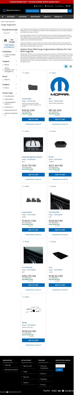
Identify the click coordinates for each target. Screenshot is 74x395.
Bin (50, 99)
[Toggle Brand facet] (16, 76)
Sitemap (8, 365)
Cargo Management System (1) (10, 103)
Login (25, 371)
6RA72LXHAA (58, 101)
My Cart (26, 377)
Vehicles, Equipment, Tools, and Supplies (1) (9, 69)
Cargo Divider (27, 212)
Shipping (43, 379)
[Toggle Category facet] (16, 61)
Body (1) (7, 88)
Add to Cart (33, 119)
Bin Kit (51, 157)
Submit (59, 370)
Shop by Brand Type (10, 30)
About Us (47, 17)
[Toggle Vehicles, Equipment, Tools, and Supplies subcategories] (16, 70)
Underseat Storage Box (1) (11, 114)
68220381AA (31, 159)
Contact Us (59, 6)
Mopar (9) (7, 79)
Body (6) (7, 65)
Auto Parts (11, 17)
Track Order (49, 6)
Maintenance (35, 17)
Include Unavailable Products (10, 55)
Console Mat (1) (9, 107)
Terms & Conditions (44, 367)
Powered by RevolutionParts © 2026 (10, 392)
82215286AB (31, 270)
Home (2, 21)
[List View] (70, 66)
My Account (39, 6)
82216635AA (58, 270)
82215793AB (31, 215)
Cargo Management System (32, 157)
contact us (51, 60)
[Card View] (66, 66)
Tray (50, 267)
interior (30, 30)
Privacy (43, 385)
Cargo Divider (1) (9, 99)
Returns (43, 374)
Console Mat (26, 99)
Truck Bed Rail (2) (9, 96)
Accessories (23, 17)
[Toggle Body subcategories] (16, 65)
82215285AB (58, 215)
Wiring (24, 323)
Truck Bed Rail (54, 212)
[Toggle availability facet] (16, 51)
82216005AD (32, 325)
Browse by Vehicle (11, 370)
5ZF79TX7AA (31, 101)
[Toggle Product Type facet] (16, 93)
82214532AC (58, 159)
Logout (25, 382)
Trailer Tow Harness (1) (11, 110)
